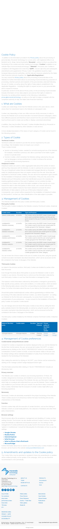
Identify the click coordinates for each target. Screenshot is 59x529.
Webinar (40, 503)
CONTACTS (24, 485)
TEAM (22, 480)
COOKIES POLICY (6, 516)
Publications (41, 500)
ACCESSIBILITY (6, 518)
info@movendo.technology (10, 486)
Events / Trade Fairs (25, 500)
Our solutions (5, 496)
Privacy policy (34, 58)
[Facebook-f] (5, 490)
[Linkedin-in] (3, 490)
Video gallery (23, 503)
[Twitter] (8, 490)
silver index (5, 498)
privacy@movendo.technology (11, 97)
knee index (5, 503)
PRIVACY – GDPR (6, 514)
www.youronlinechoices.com (35, 448)
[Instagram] (13, 490)
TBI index (4, 505)
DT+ (3, 507)
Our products (42, 480)
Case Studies (42, 496)
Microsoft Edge (10, 443)
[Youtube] (11, 490)
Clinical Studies (42, 498)
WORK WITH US (25, 482)
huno (40, 485)
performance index (7, 500)
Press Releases (24, 498)
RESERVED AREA (6, 512)
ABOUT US (24, 478)
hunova (41, 482)
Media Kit (22, 505)
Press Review (24, 496)
